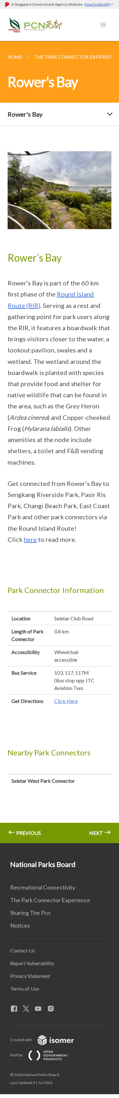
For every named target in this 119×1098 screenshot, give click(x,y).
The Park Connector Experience (50, 900)
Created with (21, 1039)
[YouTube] (40, 1009)
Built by (16, 1055)
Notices (20, 925)
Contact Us (22, 950)
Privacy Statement (30, 976)
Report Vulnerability (32, 963)
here (30, 539)
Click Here (66, 701)
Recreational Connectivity (42, 887)
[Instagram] (53, 1009)
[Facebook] (16, 1009)
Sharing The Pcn (30, 912)
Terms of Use (24, 988)
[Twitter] (28, 1009)
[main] (59, 442)
